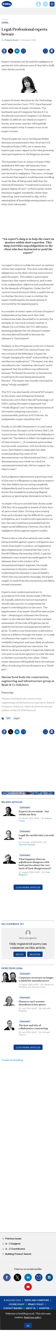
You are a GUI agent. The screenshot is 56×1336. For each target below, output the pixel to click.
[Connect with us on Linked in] (28, 1277)
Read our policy (32, 1317)
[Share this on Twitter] (10, 51)
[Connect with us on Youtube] (28, 1287)
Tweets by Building (12, 1060)
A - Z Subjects (12, 1243)
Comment (25, 807)
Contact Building (12, 1308)
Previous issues (13, 1238)
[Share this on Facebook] (4, 51)
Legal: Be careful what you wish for (36, 836)
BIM (8, 718)
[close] (54, 44)
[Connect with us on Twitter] (17, 1277)
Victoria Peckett (27, 844)
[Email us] (39, 1277)
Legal (5, 22)
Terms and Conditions (36, 1300)
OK (28, 1325)
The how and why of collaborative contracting (33, 1026)
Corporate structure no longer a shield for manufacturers (36, 978)
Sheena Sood (11, 40)
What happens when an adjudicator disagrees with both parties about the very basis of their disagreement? (35, 863)
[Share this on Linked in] (17, 51)
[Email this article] (23, 51)
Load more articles (28, 887)
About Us (31, 1308)
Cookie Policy (16, 1304)
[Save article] (52, 51)
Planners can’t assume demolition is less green (32, 1002)
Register (35, 954)
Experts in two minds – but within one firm (34, 812)
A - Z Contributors (15, 1248)
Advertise (44, 1308)
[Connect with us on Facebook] (7, 1277)
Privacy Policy (36, 1304)
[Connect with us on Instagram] (49, 1277)
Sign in (14, 44)
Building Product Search (18, 1254)
